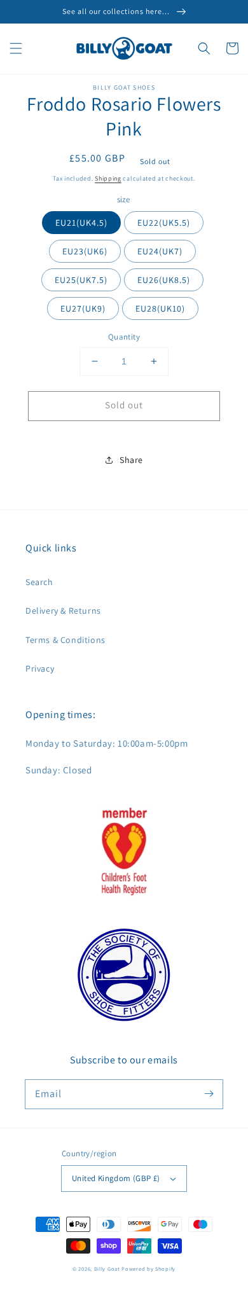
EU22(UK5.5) (163, 222)
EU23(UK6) (84, 251)
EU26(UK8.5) (163, 280)
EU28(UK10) (160, 308)
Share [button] (131, 460)
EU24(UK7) (160, 251)
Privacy (39, 668)
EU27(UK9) (83, 308)
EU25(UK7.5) (81, 280)
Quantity (124, 336)
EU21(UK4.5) (81, 222)
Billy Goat (107, 1268)
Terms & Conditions (65, 640)
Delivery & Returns (63, 610)
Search (39, 582)
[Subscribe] (209, 1094)
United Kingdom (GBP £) (116, 1178)
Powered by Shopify (148, 1268)
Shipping (108, 178)
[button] (16, 48)
